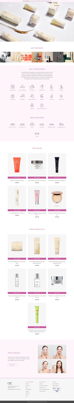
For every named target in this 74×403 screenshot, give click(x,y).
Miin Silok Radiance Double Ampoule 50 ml (37, 262)
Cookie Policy (42, 387)
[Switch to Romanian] (55, 5)
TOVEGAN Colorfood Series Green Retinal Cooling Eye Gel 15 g (37, 330)
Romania (28, 393)
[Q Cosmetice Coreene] (11, 5)
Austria (27, 383)
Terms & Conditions (43, 385)
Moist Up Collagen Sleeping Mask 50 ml (37, 213)
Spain (27, 394)
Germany (28, 385)
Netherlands (28, 389)
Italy (27, 387)
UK (26, 396)
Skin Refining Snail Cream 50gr (37, 180)
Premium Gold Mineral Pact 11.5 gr (57, 213)
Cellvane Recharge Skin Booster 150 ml (17, 296)
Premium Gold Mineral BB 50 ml (57, 180)
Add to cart (17, 177)
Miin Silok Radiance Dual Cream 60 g (17, 262)
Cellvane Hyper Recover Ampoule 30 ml (37, 296)
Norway (27, 391)
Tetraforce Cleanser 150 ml (17, 180)
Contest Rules (42, 391)
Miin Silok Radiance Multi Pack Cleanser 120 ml (57, 262)
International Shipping (44, 389)
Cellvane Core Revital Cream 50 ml (57, 296)
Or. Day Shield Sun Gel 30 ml (17, 213)
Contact (41, 383)
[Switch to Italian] (58, 5)
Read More (12, 364)
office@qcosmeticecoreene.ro (14, 389)
